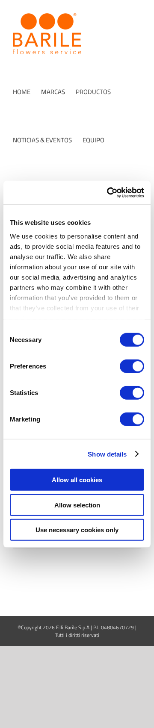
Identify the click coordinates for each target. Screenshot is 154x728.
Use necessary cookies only (77, 529)
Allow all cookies (77, 479)
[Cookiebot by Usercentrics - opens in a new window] (108, 192)
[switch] (132, 366)
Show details (107, 453)
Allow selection (77, 504)
